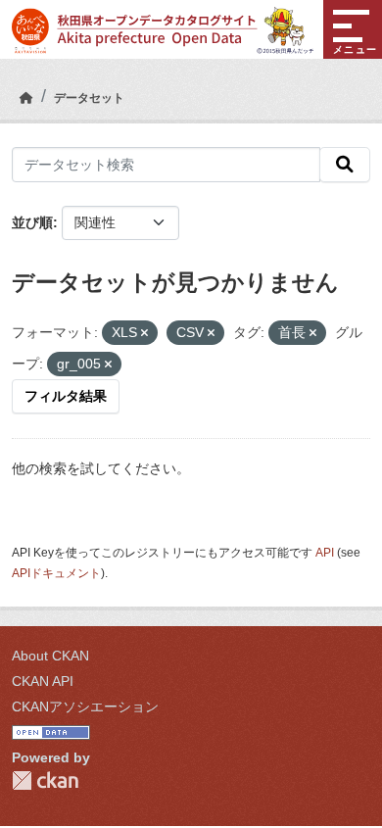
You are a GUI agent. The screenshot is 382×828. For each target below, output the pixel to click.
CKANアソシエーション (85, 706)
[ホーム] (26, 98)
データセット (89, 98)
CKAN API (42, 681)
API (324, 553)
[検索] (344, 164)
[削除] (144, 333)
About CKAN (50, 655)
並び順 (32, 222)
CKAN (45, 780)
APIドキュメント (56, 573)
